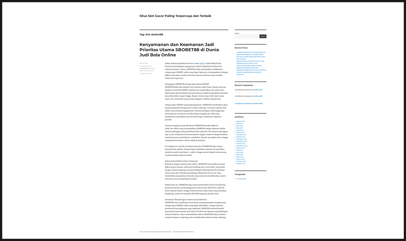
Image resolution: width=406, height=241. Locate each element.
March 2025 (240, 159)
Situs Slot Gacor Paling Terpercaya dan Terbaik (175, 16)
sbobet (202, 63)
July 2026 (239, 123)
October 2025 (240, 143)
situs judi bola (149, 70)
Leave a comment (146, 73)
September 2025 (241, 146)
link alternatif (144, 66)
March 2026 (240, 132)
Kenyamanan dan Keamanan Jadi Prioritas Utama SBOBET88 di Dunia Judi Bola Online (179, 49)
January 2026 (240, 137)
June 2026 (239, 126)
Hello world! (258, 90)
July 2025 (239, 150)
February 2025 (241, 161)
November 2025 (241, 141)
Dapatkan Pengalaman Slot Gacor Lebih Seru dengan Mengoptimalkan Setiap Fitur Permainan (251, 72)
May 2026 (239, 128)
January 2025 (240, 163)
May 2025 (239, 155)
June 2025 (239, 152)
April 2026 (239, 130)
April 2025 (239, 157)
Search (237, 33)
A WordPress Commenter (243, 103)
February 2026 (241, 135)
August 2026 (240, 121)
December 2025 (241, 139)
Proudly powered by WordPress (183, 232)
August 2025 (240, 148)
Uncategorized (241, 179)
